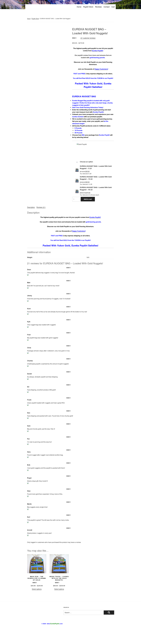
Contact (107, 6)
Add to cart (88, 199)
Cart (113, 6)
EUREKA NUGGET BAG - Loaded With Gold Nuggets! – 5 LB (96, 167)
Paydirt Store (88, 6)
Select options (37, 589)
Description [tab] (31, 207)
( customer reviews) (87, 38)
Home (79, 6)
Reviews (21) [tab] (40, 207)
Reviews (98, 6)
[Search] (109, 612)
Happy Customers (101, 69)
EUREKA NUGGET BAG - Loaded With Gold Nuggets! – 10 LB (96, 178)
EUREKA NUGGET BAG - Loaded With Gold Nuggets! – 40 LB (96, 188)
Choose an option (86, 162)
